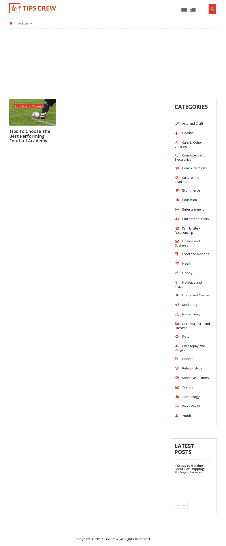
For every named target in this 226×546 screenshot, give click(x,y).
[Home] (10, 23)
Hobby (187, 273)
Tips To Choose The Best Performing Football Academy (29, 136)
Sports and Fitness (29, 106)
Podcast (188, 358)
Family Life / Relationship (187, 230)
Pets (185, 336)
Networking (191, 314)
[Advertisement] (113, 64)
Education (189, 200)
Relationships (192, 368)
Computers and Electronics (190, 157)
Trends (187, 387)
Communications (194, 168)
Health (187, 263)
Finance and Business (187, 243)
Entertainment (193, 209)
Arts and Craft (192, 123)
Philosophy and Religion (190, 348)
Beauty (187, 133)
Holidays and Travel (188, 284)
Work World (191, 406)
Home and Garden (196, 295)
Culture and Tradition (187, 179)
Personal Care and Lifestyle (192, 325)
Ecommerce (191, 190)
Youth (186, 415)
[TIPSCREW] (32, 8)
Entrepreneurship (195, 219)
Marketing (189, 304)
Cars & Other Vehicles (188, 144)
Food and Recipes (195, 254)
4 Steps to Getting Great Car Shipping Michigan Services (189, 468)
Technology (191, 396)
